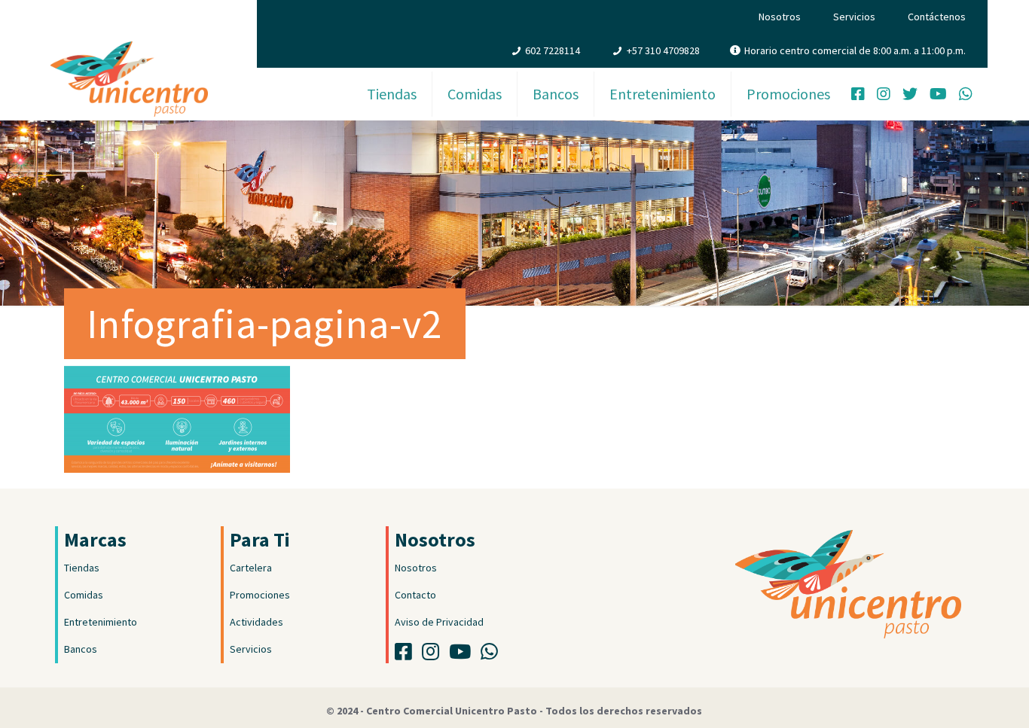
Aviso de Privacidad (439, 622)
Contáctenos (937, 16)
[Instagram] (883, 95)
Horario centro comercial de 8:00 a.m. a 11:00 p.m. (855, 50)
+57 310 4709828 (663, 50)
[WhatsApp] (966, 95)
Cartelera (251, 567)
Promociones (260, 595)
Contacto (415, 595)
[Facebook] (858, 95)
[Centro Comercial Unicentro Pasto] (128, 64)
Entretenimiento (100, 622)
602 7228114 (552, 50)
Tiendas (81, 567)
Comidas (83, 595)
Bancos (80, 649)
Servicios (854, 16)
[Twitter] (910, 95)
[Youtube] (463, 655)
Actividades (256, 622)
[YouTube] (938, 95)
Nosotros (780, 16)
